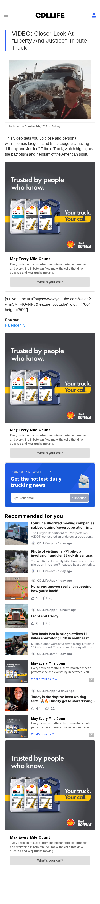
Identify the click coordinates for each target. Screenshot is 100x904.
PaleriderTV (15, 325)
